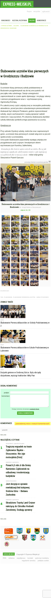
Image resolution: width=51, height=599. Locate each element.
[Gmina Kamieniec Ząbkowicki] (44, 533)
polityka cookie (43, 560)
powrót (4, 430)
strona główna (6, 25)
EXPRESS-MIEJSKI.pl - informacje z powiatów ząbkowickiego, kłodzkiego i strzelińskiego (16, 3)
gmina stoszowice (42, 297)
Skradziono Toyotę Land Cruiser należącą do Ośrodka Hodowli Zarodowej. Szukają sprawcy (20, 506)
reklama (11, 558)
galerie (16, 25)
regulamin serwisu (28, 560)
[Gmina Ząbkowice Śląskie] (17, 533)
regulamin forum (34, 409)
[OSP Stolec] (41, 540)
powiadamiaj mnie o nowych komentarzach (32, 423)
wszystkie (36, 11)
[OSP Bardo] (4, 546)
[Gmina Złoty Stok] (22, 540)
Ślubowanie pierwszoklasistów (24, 297)
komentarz (6, 396)
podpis (6, 393)
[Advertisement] (25, 49)
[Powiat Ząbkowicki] (6, 533)
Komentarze (41, 20)
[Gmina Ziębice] (31, 540)
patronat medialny (42, 558)
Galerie (32, 20)
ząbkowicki (46, 12)
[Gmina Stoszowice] (9, 540)
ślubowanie (8, 297)
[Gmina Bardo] (26, 533)
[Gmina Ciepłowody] (35, 533)
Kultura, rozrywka (19, 20)
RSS (4, 558)
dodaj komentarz (25, 413)
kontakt (30, 558)
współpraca (21, 558)
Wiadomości (5, 20)
